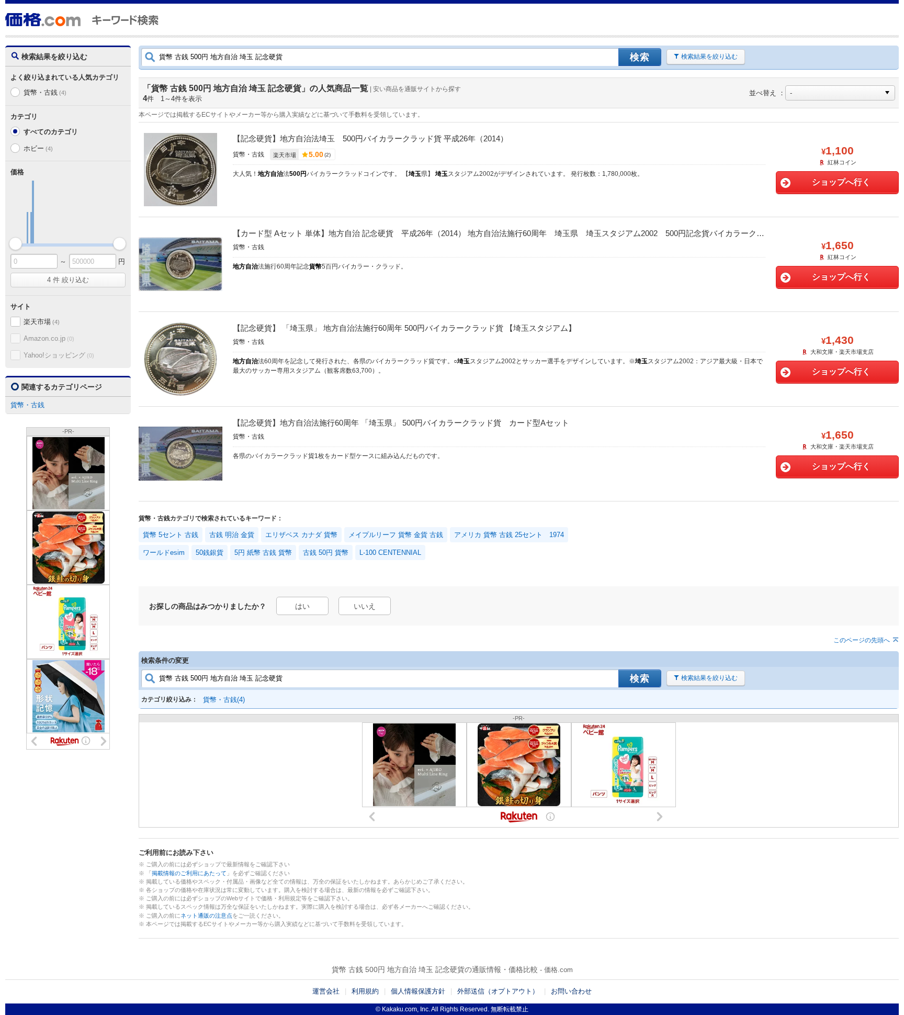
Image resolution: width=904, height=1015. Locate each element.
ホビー (38, 148)
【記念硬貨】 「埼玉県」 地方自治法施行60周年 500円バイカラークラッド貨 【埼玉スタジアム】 (404, 328)
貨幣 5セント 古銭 (170, 535)
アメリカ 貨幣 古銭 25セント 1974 (509, 535)
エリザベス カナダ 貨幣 (301, 535)
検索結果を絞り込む (709, 56)
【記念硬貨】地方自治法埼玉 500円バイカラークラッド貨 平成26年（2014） (370, 138)
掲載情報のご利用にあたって (189, 873)
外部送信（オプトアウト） (498, 991)
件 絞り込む (68, 280)
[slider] (15, 243)
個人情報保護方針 (418, 991)
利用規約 (365, 991)
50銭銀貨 (209, 552)
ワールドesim (164, 552)
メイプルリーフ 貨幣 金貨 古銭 (395, 535)
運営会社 (326, 991)
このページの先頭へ (861, 640)
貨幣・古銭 (45, 92)
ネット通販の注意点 (206, 915)
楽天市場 (41, 322)
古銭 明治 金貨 (231, 535)
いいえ (365, 606)
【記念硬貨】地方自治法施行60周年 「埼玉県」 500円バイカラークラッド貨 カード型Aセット (401, 422)
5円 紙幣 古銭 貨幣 (263, 552)
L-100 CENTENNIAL (390, 552)
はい (302, 606)
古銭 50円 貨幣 (325, 552)
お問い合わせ (571, 991)
